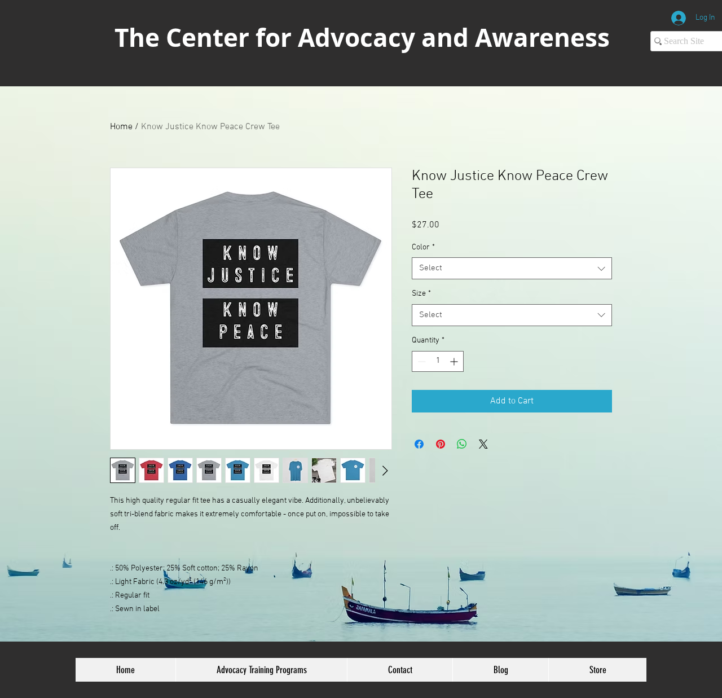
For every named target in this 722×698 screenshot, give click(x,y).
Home (121, 127)
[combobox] (512, 268)
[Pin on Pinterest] (440, 444)
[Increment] (455, 361)
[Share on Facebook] (419, 444)
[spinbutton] (438, 361)
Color (423, 247)
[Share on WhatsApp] (462, 444)
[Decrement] (420, 361)
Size (421, 293)
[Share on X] (483, 444)
